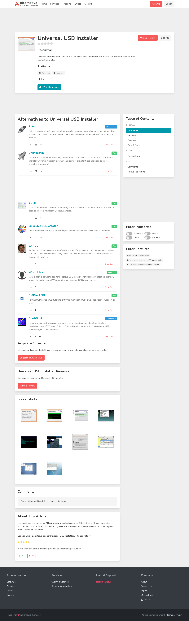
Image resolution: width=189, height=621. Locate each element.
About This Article (136, 171)
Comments (133, 166)
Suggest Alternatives (61, 586)
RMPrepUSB (37, 295)
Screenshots (134, 156)
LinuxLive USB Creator (43, 226)
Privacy (178, 614)
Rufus (32, 126)
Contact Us (146, 586)
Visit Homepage (51, 87)
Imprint (144, 590)
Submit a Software (60, 581)
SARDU (33, 246)
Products (67, 3)
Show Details (110, 145)
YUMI (32, 203)
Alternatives (134, 130)
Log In (169, 3)
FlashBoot (35, 318)
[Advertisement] (94, 21)
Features (132, 140)
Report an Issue (103, 581)
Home (44, 3)
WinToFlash (36, 272)
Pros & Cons (134, 145)
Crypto (78, 3)
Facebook (148, 595)
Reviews (132, 135)
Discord (88, 3)
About (144, 581)
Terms (170, 614)
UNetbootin (36, 153)
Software (54, 3)
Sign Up (156, 3)
